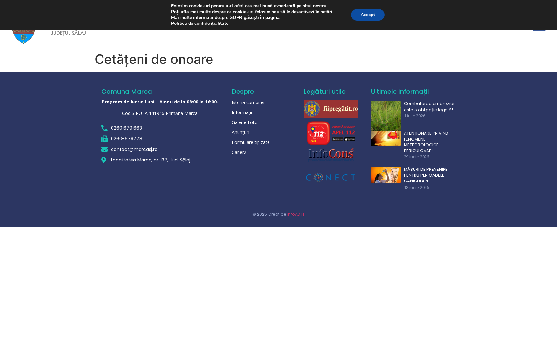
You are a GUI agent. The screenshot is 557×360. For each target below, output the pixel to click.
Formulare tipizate (251, 142)
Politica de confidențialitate (199, 23)
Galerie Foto (245, 122)
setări (326, 12)
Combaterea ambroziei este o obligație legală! (429, 106)
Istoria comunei (248, 102)
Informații (242, 112)
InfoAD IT (296, 214)
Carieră (239, 152)
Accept (368, 15)
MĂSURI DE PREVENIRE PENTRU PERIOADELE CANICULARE (426, 175)
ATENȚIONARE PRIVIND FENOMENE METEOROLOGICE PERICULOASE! (426, 142)
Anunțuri (240, 132)
